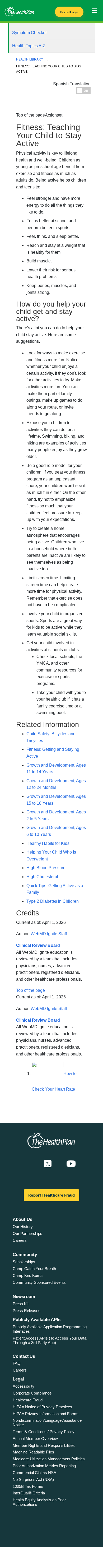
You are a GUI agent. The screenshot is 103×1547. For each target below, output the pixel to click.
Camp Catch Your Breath (34, 1268)
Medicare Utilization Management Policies (49, 1459)
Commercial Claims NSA (34, 1472)
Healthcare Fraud (28, 1400)
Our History (23, 1226)
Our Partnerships (27, 1233)
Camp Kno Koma (28, 1275)
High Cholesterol (42, 876)
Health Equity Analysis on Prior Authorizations (39, 1502)
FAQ (17, 1363)
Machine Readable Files (33, 1452)
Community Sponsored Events (39, 1282)
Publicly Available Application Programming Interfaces (50, 1328)
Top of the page (30, 990)
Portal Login (69, 12)
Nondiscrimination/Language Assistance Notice (47, 1422)
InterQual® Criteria (29, 1493)
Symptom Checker (29, 32)
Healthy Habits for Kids (47, 843)
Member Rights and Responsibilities (44, 1445)
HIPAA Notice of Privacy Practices (42, 1407)
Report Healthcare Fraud (51, 1195)
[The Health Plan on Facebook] (33, 1163)
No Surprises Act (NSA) (33, 1479)
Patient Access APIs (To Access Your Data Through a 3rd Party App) (49, 1340)
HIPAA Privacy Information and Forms (45, 1413)
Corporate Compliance (32, 1393)
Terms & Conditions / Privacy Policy (43, 1431)
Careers (20, 1240)
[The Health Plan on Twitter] (48, 1163)
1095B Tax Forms (28, 1486)
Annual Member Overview (35, 1438)
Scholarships (24, 1261)
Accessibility (23, 1386)
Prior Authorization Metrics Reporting (44, 1465)
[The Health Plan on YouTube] (71, 1163)
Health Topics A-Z (28, 46)
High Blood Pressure (45, 867)
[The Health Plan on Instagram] (59, 1163)
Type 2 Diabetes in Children (52, 901)
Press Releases (26, 1310)
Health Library (29, 59)
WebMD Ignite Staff (49, 934)
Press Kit (21, 1303)
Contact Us (24, 1356)
